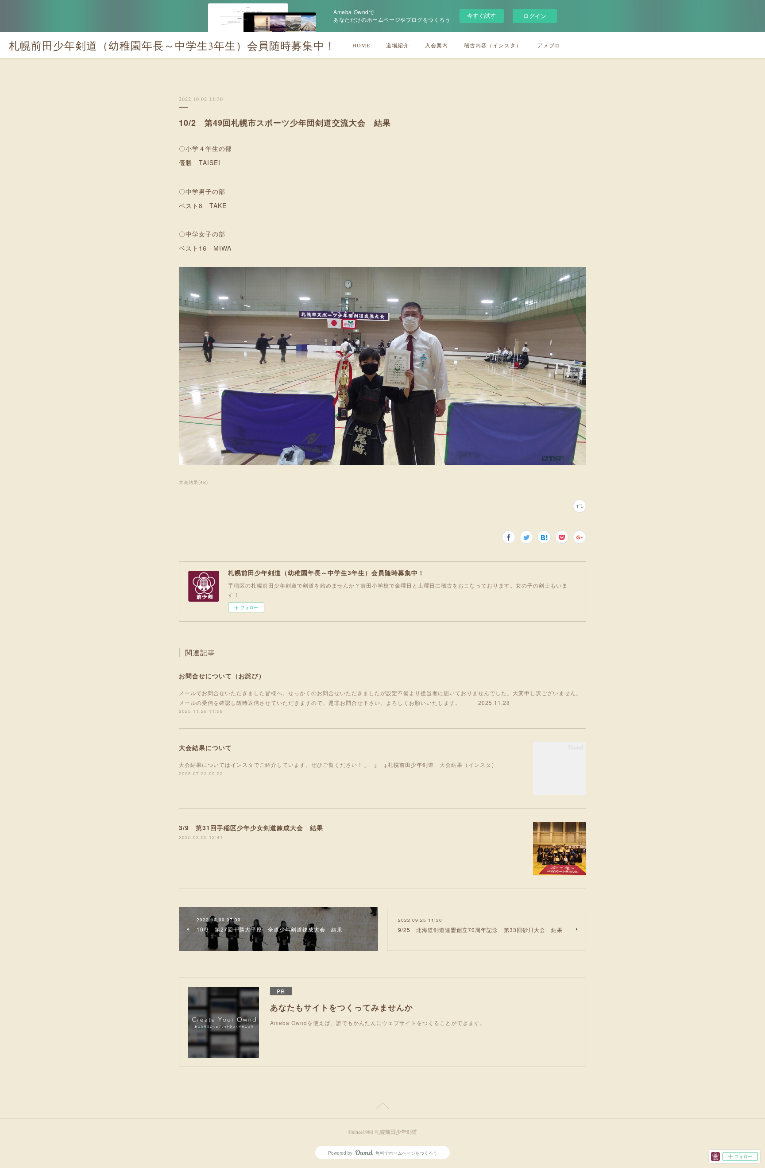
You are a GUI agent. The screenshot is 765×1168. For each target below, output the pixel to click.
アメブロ (548, 45)
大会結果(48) (193, 482)
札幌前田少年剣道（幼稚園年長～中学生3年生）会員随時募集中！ (172, 46)
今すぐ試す (481, 15)
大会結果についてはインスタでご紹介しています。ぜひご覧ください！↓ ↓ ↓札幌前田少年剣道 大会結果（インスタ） (338, 764)
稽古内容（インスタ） (493, 45)
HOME (361, 45)
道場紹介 (397, 45)
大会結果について (205, 747)
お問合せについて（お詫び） (222, 675)
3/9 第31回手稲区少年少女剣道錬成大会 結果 (251, 827)
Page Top (382, 1107)
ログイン (534, 16)
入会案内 (436, 45)
